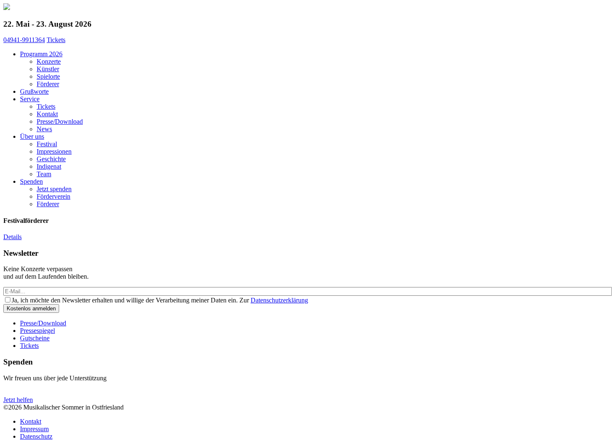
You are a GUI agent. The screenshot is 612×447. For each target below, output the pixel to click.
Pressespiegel (37, 330)
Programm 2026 (41, 53)
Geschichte (51, 158)
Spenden (31, 181)
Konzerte (49, 61)
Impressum (34, 428)
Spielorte (48, 76)
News (44, 128)
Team (44, 173)
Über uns (32, 136)
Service (30, 98)
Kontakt (47, 113)
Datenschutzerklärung (279, 300)
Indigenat (49, 166)
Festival (47, 143)
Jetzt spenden (54, 188)
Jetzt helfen (18, 399)
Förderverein (53, 196)
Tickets (56, 39)
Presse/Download (60, 121)
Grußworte (34, 91)
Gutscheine (35, 338)
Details (12, 236)
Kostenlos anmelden (31, 308)
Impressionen (54, 151)
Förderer (48, 83)
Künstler (48, 68)
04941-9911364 (24, 39)
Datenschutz (36, 436)
